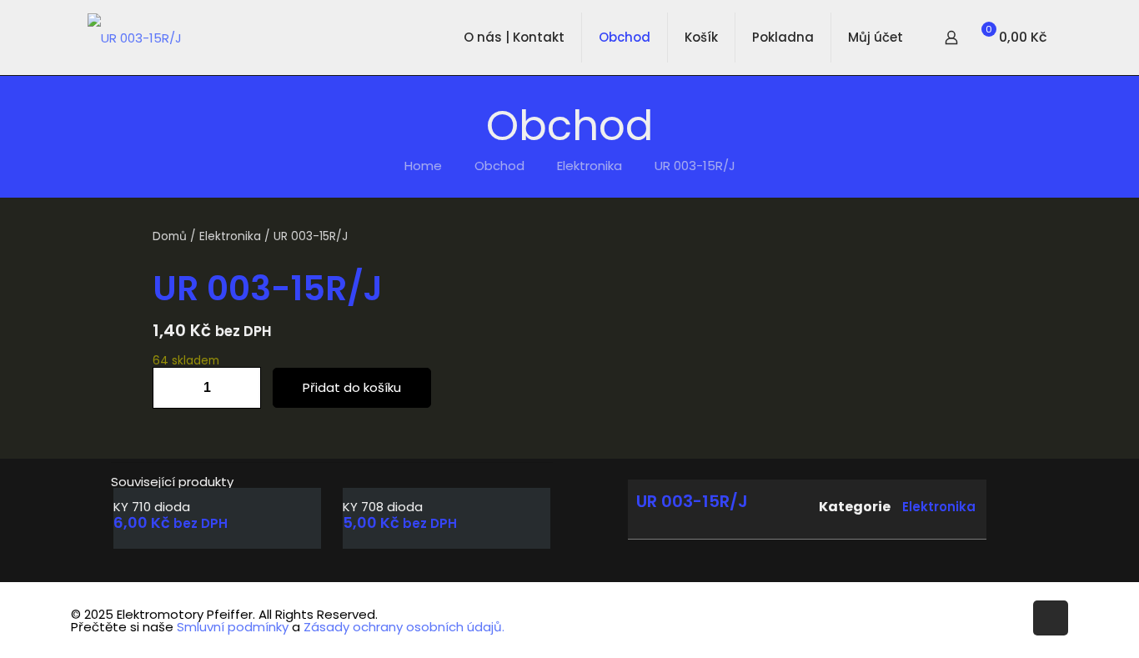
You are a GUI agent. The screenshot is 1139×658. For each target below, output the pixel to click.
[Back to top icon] (1050, 617)
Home (423, 165)
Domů (170, 236)
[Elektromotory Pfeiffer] (135, 37)
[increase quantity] (242, 387)
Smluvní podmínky (233, 626)
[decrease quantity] (171, 387)
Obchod (499, 165)
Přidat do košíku (352, 387)
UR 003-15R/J (695, 165)
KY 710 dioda (151, 506)
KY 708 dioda (383, 506)
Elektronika (589, 165)
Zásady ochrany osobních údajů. (404, 626)
